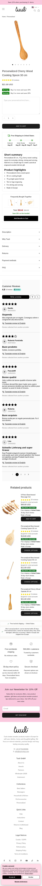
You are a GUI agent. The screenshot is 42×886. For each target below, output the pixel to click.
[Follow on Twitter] (10, 861)
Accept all (12, 877)
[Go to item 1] (12, 64)
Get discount (21, 715)
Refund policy (21, 847)
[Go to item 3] (18, 64)
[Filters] (32, 297)
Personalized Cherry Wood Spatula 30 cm (30, 590)
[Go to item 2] (15, 64)
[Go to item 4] (21, 64)
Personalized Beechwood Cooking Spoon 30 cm (30, 527)
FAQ (21, 814)
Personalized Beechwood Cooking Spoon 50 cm (30, 559)
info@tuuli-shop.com (22, 751)
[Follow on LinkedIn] (38, 861)
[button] (7, 80)
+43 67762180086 (22, 749)
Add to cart (21, 126)
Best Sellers (21, 788)
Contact (21, 821)
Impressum (21, 777)
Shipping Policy (21, 850)
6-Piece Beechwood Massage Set (28, 496)
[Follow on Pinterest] (21, 861)
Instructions (21, 817)
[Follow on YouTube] (27, 861)
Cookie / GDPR (21, 839)
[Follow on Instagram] (15, 861)
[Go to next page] (29, 474)
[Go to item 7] (29, 64)
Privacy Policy (21, 843)
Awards (21, 766)
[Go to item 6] (26, 64)
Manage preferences (21, 881)
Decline (31, 877)
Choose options (31, 550)
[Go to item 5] (24, 64)
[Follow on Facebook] (4, 861)
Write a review (15, 297)
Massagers (21, 792)
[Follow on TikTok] (32, 861)
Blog (21, 828)
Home (4, 16)
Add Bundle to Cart (21, 218)
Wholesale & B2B (21, 773)
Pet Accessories (21, 799)
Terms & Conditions (21, 854)
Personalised (11, 16)
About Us (21, 763)
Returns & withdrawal (21, 825)
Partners (21, 770)
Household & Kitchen (21, 795)
